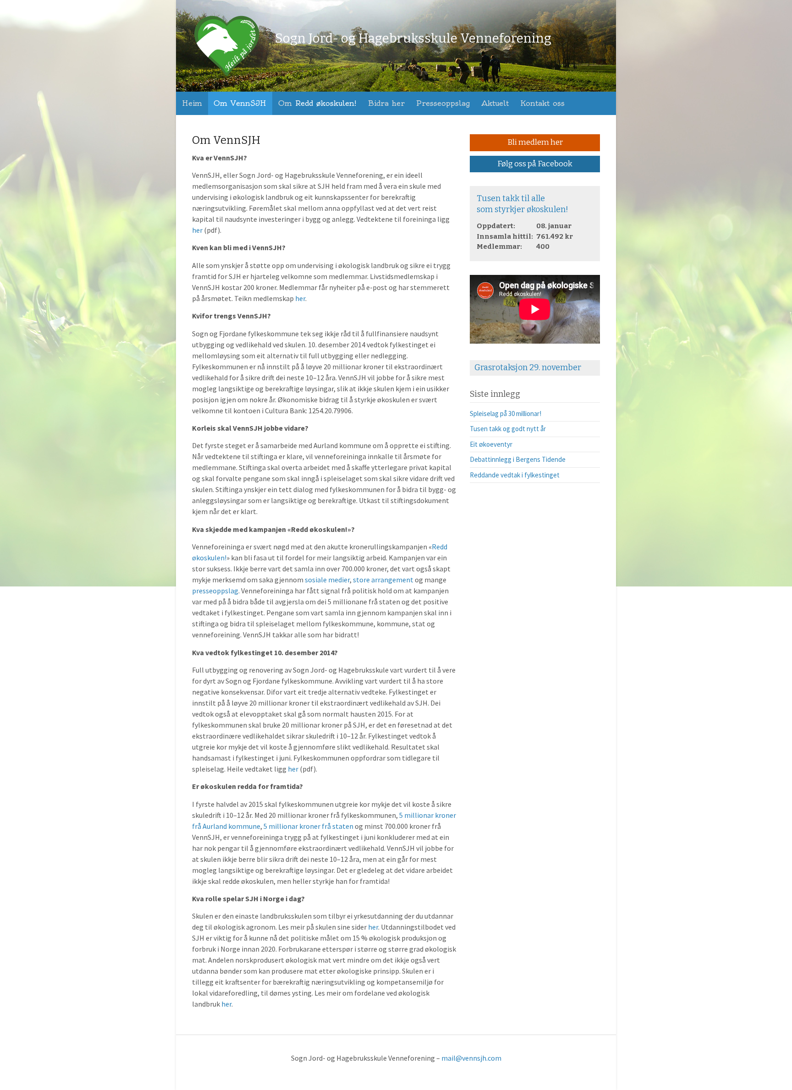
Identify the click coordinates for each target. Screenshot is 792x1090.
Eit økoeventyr (491, 444)
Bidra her (386, 103)
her (197, 230)
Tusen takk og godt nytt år (508, 428)
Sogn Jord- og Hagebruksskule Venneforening (413, 38)
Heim (192, 103)
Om (317, 103)
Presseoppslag (443, 103)
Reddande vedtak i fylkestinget (515, 475)
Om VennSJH (240, 103)
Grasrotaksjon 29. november (527, 367)
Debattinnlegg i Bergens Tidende (518, 459)
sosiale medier (327, 579)
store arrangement (383, 579)
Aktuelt (495, 103)
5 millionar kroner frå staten (308, 826)
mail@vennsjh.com (471, 1058)
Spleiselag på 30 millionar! (505, 413)
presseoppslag (215, 590)
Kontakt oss (542, 103)
